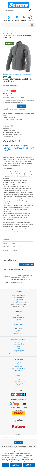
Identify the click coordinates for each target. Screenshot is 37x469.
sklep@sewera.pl (18, 301)
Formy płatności (18, 370)
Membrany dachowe (18, 344)
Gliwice (18, 319)
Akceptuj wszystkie (29, 464)
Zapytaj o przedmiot (9, 117)
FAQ (18, 385)
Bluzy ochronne (26, 34)
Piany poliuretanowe (18, 350)
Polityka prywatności (18, 383)
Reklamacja (18, 366)
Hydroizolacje (18, 343)
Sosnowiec (18, 323)
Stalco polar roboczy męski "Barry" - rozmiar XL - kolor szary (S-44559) (18, 147)
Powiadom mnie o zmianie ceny (12, 119)
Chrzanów (18, 330)
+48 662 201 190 (21, 302)
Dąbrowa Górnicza (18, 317)
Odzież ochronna (16, 34)
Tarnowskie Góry (18, 324)
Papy (18, 348)
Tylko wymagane (15, 464)
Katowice (18, 321)
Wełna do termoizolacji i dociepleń (18, 353)
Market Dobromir (19, 333)
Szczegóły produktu (17, 32)
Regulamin (18, 363)
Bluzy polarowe (7, 35)
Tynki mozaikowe (18, 352)
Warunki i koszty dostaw (18, 368)
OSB (18, 346)
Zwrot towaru (18, 364)
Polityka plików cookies (18, 381)
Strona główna (7, 32)
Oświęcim (18, 332)
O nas (18, 379)
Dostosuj (5, 465)
